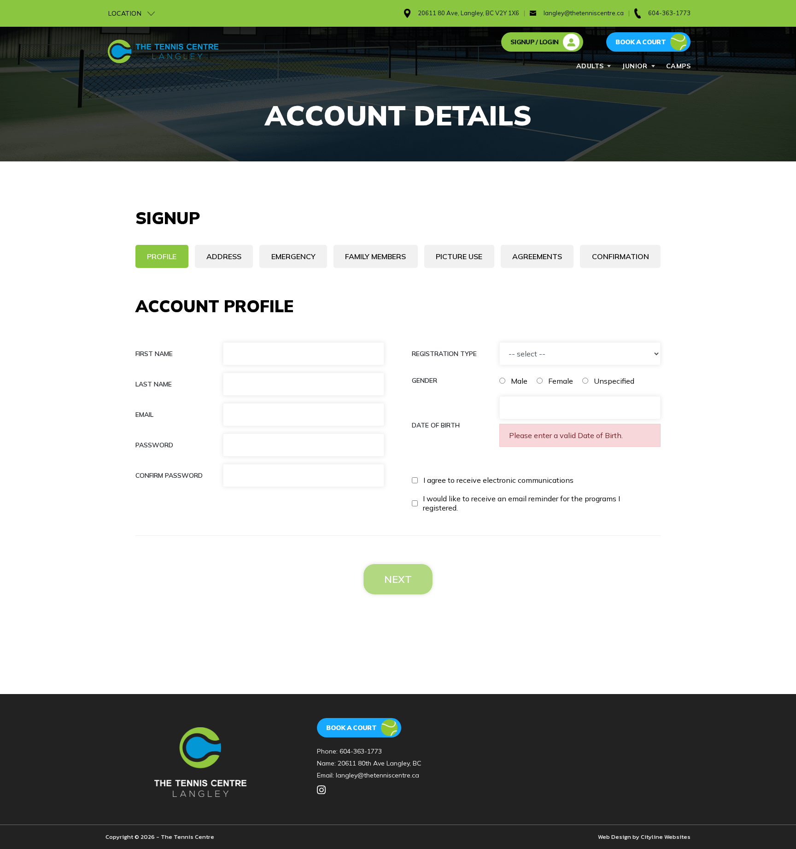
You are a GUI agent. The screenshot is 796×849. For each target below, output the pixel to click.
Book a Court (351, 728)
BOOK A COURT (640, 42)
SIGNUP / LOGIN (534, 42)
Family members (375, 256)
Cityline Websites (666, 836)
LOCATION (126, 13)
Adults (590, 66)
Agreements (537, 256)
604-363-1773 (360, 751)
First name (154, 354)
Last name (153, 384)
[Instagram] (321, 790)
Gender (424, 380)
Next (398, 579)
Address (223, 256)
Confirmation (620, 256)
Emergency (293, 256)
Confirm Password (169, 475)
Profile (161, 256)
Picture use (459, 256)
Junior (635, 66)
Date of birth (436, 425)
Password (154, 445)
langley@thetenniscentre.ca (584, 13)
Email (144, 414)
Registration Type (444, 354)
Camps (678, 66)
